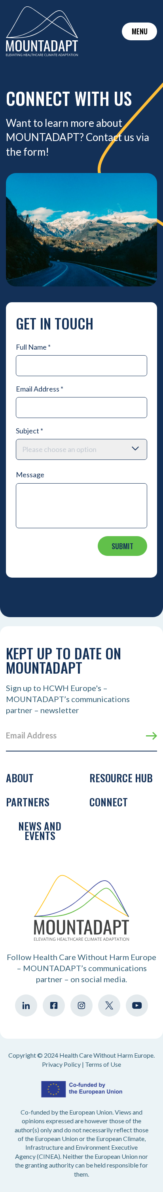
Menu (140, 31)
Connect (108, 801)
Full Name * (33, 347)
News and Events (39, 830)
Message (30, 474)
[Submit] (151, 736)
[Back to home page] (42, 31)
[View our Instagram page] (81, 1005)
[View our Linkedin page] (26, 1005)
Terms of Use (103, 1064)
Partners (27, 801)
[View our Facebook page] (54, 1005)
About (20, 777)
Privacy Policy (61, 1064)
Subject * (29, 430)
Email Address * (39, 388)
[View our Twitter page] (109, 1005)
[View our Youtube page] (137, 1005)
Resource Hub (121, 777)
